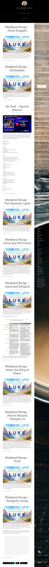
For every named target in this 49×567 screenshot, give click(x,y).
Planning (38, 214)
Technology (39, 254)
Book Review (39, 109)
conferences (39, 124)
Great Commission (40, 165)
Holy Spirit (39, 174)
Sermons (38, 242)
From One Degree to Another (24, 8)
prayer (38, 216)
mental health (39, 198)
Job (38, 183)
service (38, 243)
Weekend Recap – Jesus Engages (17, 28)
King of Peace (12, 395)
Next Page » (25, 563)
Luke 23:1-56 (20, 92)
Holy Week (39, 176)
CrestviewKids (39, 131)
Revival (38, 233)
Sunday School (39, 252)
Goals (38, 157)
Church (38, 119)
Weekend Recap (10, 60)
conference (39, 123)
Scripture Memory (40, 240)
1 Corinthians (39, 91)
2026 (38, 97)
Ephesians (39, 142)
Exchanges (16, 92)
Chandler (38, 117)
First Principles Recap (40, 283)
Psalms (38, 219)
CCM (8, 193)
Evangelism (39, 143)
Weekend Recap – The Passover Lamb (17, 201)
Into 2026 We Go (40, 286)
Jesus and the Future (12, 265)
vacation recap (39, 261)
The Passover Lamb (13, 225)
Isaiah (38, 179)
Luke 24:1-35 (22, 52)
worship (38, 274)
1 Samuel (38, 93)
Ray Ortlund (39, 221)
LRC (38, 195)
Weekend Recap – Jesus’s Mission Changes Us (17, 415)
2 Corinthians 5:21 (10, 95)
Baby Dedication (40, 105)
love (38, 193)
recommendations (40, 224)
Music (38, 202)
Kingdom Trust (16, 483)
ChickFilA (40, 150)
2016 (38, 95)
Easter (38, 136)
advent (38, 100)
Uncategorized (39, 259)
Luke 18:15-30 (21, 483)
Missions (38, 200)
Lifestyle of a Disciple (40, 281)
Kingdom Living (16, 523)
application (39, 104)
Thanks (38, 255)
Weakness (39, 266)
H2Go (38, 167)
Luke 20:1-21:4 (22, 308)
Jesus (38, 181)
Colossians (39, 121)
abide (38, 98)
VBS (38, 264)
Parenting (38, 205)
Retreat (38, 229)
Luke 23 (12, 137)
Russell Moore (39, 235)
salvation (38, 236)
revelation (38, 231)
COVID (38, 128)
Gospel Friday (39, 160)
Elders (38, 138)
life (37, 190)
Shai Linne (39, 245)
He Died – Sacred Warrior (17, 108)
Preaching (39, 217)
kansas (38, 186)
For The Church (39, 152)
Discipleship (39, 135)
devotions (39, 133)
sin (37, 247)
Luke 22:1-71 (19, 225)
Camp (38, 112)
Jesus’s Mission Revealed (18, 441)
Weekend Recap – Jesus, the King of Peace (17, 369)
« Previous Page (5, 563)
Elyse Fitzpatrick (40, 140)
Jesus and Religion (17, 308)
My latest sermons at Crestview (40, 68)
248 (21, 563)
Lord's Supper (39, 191)
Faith (38, 145)
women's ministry (40, 273)
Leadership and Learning (41, 279)
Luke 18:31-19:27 (26, 441)
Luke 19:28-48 (17, 395)
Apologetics (39, 102)
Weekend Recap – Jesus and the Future (17, 241)
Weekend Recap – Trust (17, 459)
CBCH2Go (39, 114)
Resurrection (39, 228)
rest (37, 226)
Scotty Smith (39, 238)
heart (38, 171)
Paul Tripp (38, 207)
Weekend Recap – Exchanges (17, 68)
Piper (38, 212)
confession (39, 126)
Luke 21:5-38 (19, 265)
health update (39, 169)
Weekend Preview (12, 193)
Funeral (38, 155)
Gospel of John (39, 162)
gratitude (38, 164)
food (38, 149)
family (38, 147)
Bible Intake (39, 107)
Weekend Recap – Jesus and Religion (17, 284)
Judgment (39, 184)
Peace (38, 209)
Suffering (38, 250)
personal (38, 210)
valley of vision (39, 262)
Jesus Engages (16, 52)
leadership (39, 188)
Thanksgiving (39, 257)
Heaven (38, 172)
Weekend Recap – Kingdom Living (17, 499)
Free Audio (39, 153)
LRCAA (38, 197)
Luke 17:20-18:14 (22, 523)
